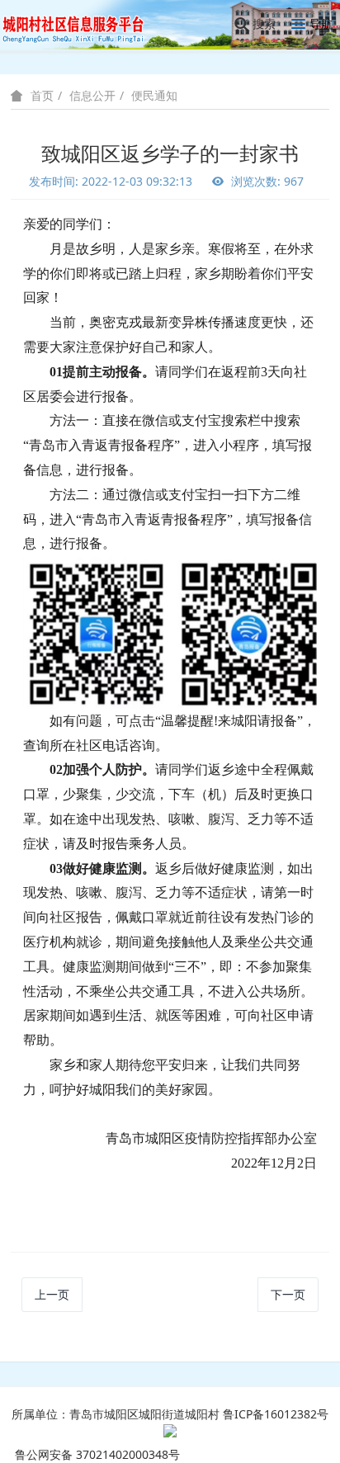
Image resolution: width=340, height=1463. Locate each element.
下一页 (288, 1294)
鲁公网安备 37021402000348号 (97, 1454)
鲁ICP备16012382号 (275, 1414)
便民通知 (154, 95)
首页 (42, 95)
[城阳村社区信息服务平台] (82, 24)
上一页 (52, 1294)
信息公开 (92, 95)
